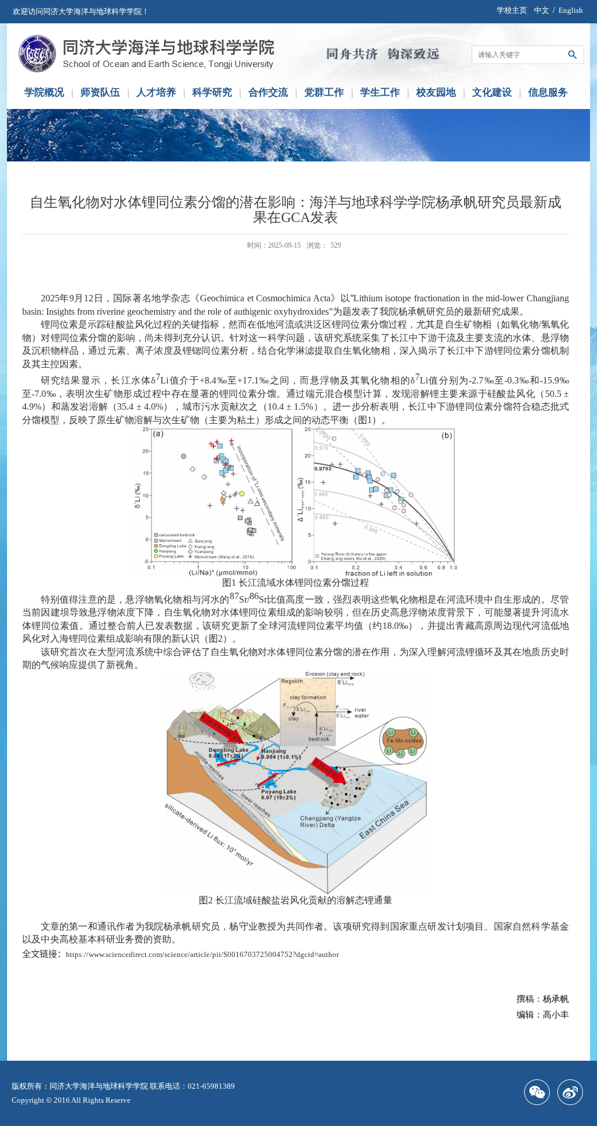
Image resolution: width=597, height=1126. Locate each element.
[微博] (572, 1092)
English (571, 10)
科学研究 (212, 92)
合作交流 (268, 92)
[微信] (539, 1092)
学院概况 (44, 92)
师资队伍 (100, 92)
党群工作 (324, 92)
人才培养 (156, 92)
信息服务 (548, 92)
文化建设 (492, 92)
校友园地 (436, 92)
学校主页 (512, 10)
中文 (541, 10)
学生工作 (380, 92)
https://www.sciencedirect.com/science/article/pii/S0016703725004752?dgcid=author (202, 954)
